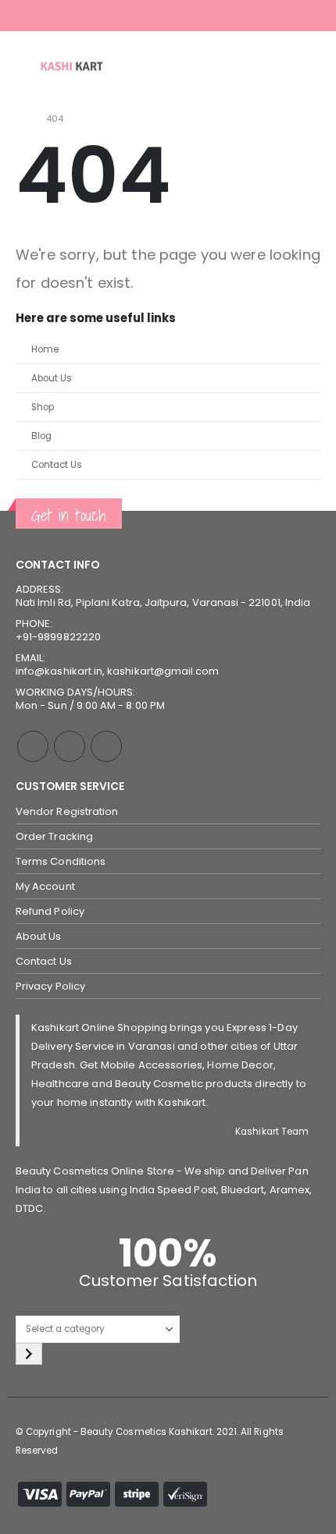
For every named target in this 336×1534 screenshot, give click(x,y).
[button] (27, 66)
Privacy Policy (50, 986)
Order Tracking (54, 836)
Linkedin (106, 746)
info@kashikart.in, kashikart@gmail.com (117, 671)
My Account (45, 886)
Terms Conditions (60, 861)
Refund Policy (50, 911)
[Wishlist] (304, 66)
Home (45, 349)
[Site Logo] (72, 66)
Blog (41, 436)
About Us (51, 378)
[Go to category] (29, 1354)
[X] (269, 15)
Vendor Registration (67, 811)
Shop (42, 407)
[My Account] (266, 66)
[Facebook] (248, 15)
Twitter (69, 746)
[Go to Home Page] (20, 119)
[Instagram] (290, 15)
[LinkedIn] (311, 15)
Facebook (32, 746)
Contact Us (56, 465)
